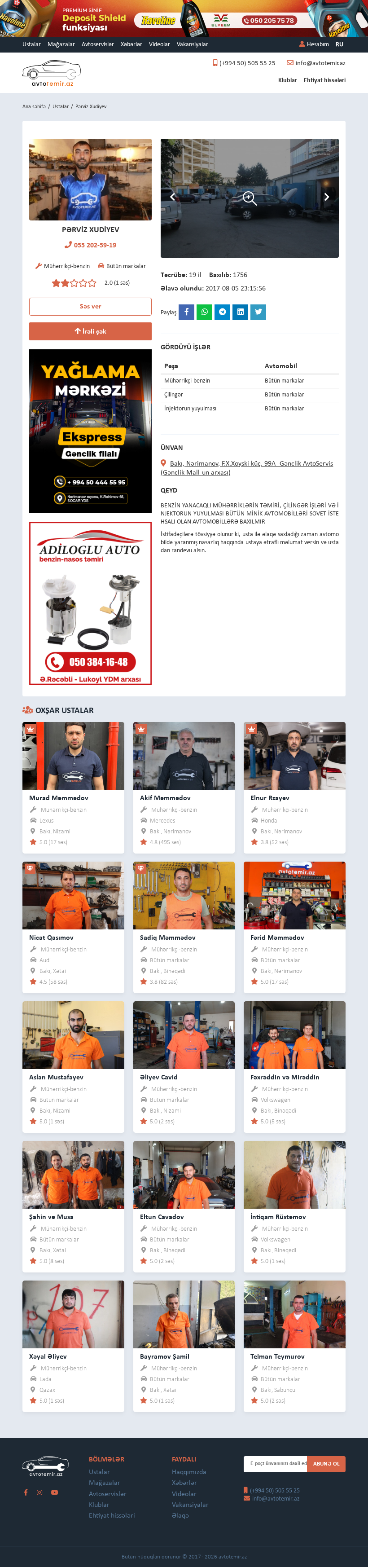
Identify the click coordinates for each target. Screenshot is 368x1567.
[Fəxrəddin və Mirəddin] (295, 1034)
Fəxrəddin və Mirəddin (285, 1077)
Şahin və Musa (51, 1217)
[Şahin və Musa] (73, 1174)
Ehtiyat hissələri (325, 80)
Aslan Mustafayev (56, 1077)
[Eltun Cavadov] (184, 1174)
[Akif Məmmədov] (184, 755)
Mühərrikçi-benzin (64, 810)
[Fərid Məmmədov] (295, 895)
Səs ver (90, 306)
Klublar (287, 80)
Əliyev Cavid (159, 1077)
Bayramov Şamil (164, 1356)
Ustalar (31, 44)
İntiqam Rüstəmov (278, 1217)
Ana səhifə (34, 107)
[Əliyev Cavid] (184, 1034)
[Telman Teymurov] (295, 1314)
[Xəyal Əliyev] (73, 1314)
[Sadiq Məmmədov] (184, 895)
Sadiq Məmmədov (168, 938)
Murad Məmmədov (58, 798)
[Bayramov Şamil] (184, 1314)
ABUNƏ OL (326, 1464)
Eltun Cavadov (162, 1217)
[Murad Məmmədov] (73, 755)
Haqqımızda (189, 1472)
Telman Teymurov (277, 1356)
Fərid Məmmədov (277, 938)
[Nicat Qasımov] (73, 895)
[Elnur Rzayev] (295, 755)
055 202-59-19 (95, 245)
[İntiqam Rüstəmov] (295, 1174)
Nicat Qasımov (51, 938)
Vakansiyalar (192, 44)
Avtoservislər (98, 44)
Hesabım (318, 44)
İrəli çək (93, 331)
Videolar (159, 44)
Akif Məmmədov (165, 798)
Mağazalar (61, 44)
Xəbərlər (131, 44)
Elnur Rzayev (269, 798)
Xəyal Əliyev (48, 1356)
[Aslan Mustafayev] (73, 1034)
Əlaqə (180, 1515)
